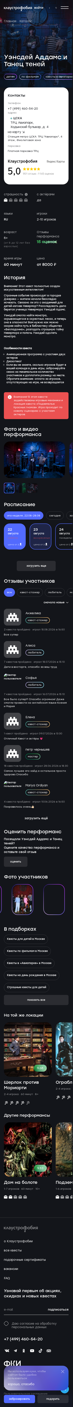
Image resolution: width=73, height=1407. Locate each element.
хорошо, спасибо (21, 1384)
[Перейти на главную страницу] (18, 8)
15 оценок (47, 242)
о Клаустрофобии (18, 1241)
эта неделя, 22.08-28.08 (23, 515)
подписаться (58, 1310)
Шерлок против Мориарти (21, 1085)
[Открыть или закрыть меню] (65, 7)
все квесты (13, 1250)
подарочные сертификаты (25, 1260)
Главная (10, 21)
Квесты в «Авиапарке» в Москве (29, 963)
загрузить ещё (36, 818)
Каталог (25, 21)
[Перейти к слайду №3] (32, 488)
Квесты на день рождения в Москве (31, 975)
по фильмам (30, 76)
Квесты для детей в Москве (26, 939)
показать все (36, 1000)
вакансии (11, 1269)
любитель (55, 592)
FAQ (7, 1278)
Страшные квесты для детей (26, 987)
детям (10, 76)
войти (38, 8)
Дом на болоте (20, 1182)
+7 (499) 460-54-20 (23, 108)
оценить (15, 862)
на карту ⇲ (16, 132)
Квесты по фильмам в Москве (27, 951)
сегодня (55, 515)
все (9, 592)
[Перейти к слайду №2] (21, 488)
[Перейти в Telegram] (49, 8)
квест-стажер (30, 592)
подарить (53, 1399)
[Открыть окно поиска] (56, 7)
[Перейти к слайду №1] (9, 488)
